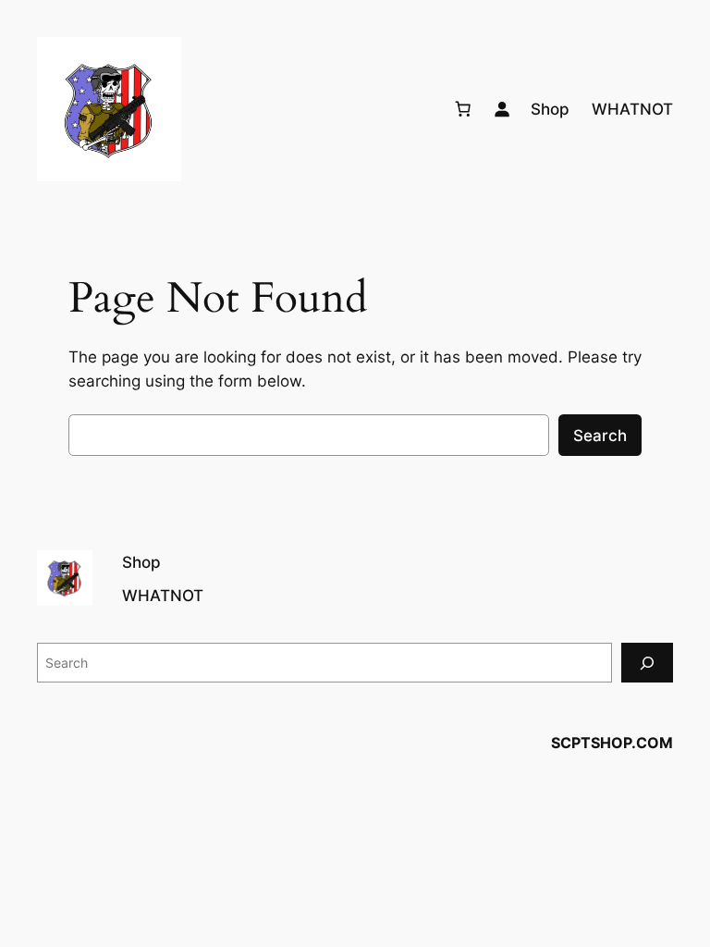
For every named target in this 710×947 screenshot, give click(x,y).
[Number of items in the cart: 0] (463, 109)
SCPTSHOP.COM (612, 742)
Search (600, 435)
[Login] (502, 109)
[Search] (647, 663)
